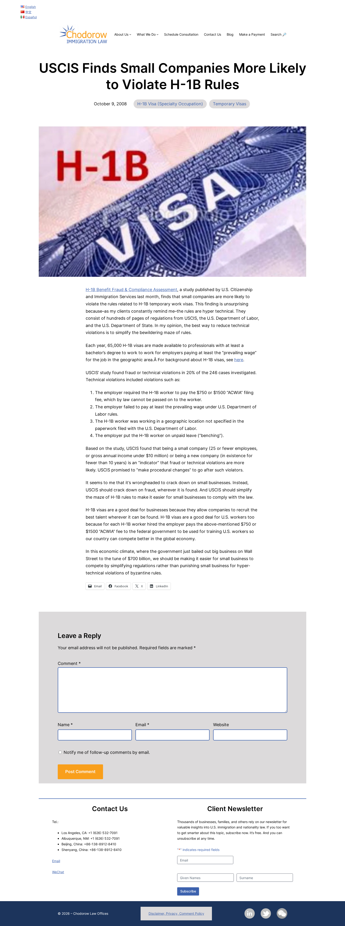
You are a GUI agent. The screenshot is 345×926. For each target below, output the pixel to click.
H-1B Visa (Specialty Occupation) (170, 103)
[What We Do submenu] (157, 34)
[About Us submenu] (130, 34)
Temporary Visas (229, 103)
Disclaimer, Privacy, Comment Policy (176, 913)
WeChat (58, 872)
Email (142, 724)
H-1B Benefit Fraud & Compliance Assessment (131, 289)
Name (65, 724)
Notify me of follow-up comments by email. (107, 752)
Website (221, 724)
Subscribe (188, 891)
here (238, 359)
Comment (69, 663)
